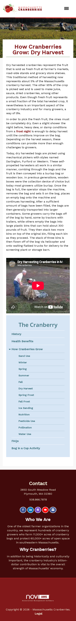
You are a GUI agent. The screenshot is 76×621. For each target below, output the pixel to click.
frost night (23, 131)
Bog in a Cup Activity (25, 448)
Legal (38, 613)
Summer (24, 375)
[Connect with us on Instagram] (38, 510)
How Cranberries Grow (27, 349)
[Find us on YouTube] (45, 510)
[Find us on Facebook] (23, 510)
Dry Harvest (26, 388)
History (16, 334)
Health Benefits (22, 341)
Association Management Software (38, 600)
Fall (21, 382)
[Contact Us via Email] (52, 510)
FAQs (15, 441)
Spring (23, 368)
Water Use (25, 434)
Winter (23, 362)
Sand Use (24, 355)
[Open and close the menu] (57, 8)
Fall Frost (24, 401)
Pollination (25, 427)
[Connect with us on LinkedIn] (30, 510)
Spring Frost (26, 395)
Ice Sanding (26, 408)
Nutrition (24, 414)
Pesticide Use (27, 421)
